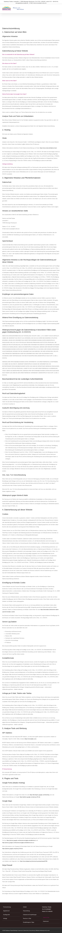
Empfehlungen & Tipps (28, 922)
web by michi (47, 930)
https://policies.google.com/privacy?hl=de (30, 797)
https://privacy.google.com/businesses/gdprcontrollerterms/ (21, 840)
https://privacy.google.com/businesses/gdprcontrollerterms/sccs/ (18, 842)
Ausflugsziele (6, 914)
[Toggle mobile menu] (59, 9)
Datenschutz (46, 917)
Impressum (46, 921)
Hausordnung (26, 910)
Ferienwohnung (7, 907)
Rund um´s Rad (27, 918)
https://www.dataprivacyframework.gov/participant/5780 (33, 861)
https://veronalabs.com (30, 738)
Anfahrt (25, 907)
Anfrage (5, 918)
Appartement (6, 910)
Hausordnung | (32, 930)
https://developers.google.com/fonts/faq (39, 794)
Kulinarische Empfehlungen (30, 914)
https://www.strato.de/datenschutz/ (48, 148)
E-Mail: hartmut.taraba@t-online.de (38, 3)
